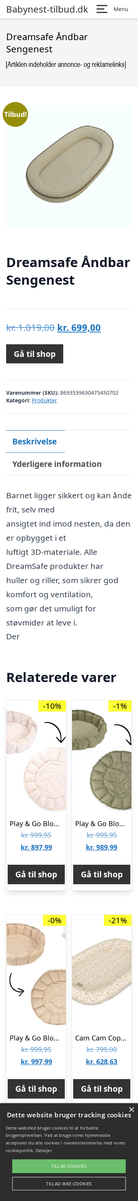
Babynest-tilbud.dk (47, 9)
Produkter (44, 400)
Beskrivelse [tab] (34, 441)
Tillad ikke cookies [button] (69, 1183)
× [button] (131, 1110)
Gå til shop (35, 353)
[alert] (69, 1152)
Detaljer (44, 1150)
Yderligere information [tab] (57, 464)
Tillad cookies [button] (69, 1166)
